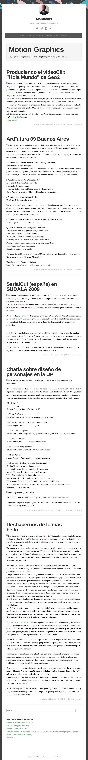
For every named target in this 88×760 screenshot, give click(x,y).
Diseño (38, 124)
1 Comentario (77, 124)
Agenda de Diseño (41, 269)
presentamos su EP (49, 89)
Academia (30, 35)
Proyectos (40, 35)
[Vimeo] (41, 28)
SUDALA (46, 86)
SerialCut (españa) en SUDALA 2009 (31, 286)
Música (43, 124)
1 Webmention (67, 510)
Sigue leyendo (13, 120)
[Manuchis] (44, 15)
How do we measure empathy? (17, 729)
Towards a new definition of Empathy (19, 735)
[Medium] (50, 28)
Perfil (22, 35)
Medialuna (33, 538)
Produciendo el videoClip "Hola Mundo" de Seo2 (35, 74)
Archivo (49, 35)
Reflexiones (45, 699)
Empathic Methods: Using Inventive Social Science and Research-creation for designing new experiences (43, 732)
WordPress (57, 757)
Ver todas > (10, 737)
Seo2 (19, 117)
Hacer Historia (57, 598)
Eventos (46, 355)
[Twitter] (37, 28)
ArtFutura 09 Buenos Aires (37, 139)
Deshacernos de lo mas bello (34, 527)
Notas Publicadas (60, 35)
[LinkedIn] (46, 28)
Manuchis (44, 19)
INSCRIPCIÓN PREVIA (58, 497)
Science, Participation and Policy (17, 726)
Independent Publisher (34, 757)
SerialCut (18, 318)
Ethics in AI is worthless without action (19, 723)
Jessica (27, 622)
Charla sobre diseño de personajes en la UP (33, 371)
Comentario (78, 355)
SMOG (9, 92)
